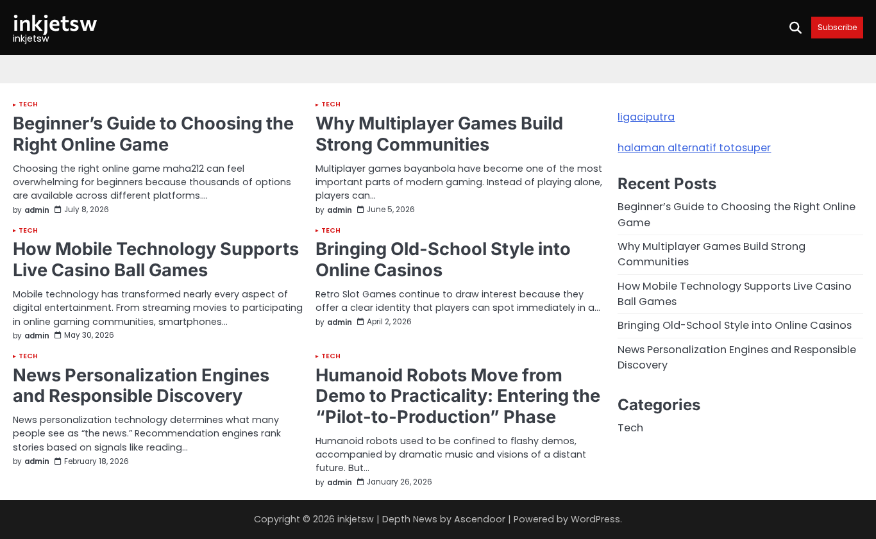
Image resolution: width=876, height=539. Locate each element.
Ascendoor (479, 519)
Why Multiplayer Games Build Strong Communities (439, 134)
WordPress (595, 519)
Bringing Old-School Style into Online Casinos (443, 259)
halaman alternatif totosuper (694, 147)
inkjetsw (55, 22)
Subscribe (837, 27)
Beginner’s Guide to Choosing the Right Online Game (153, 134)
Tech (28, 104)
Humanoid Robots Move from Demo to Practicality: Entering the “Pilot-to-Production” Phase (458, 396)
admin (36, 210)
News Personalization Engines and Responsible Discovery (141, 386)
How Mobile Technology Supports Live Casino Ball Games (156, 259)
